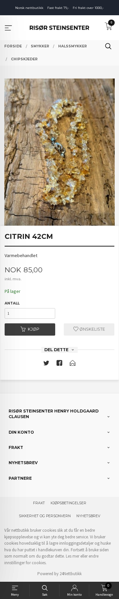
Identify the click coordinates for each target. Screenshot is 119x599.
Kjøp (33, 329)
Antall (12, 303)
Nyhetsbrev (88, 516)
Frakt (39, 503)
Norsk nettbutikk (29, 8)
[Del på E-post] (72, 364)
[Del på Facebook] (59, 364)
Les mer (72, 556)
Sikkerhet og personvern (45, 516)
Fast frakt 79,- (58, 8)
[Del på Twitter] (46, 364)
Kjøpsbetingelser (68, 503)
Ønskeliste (91, 329)
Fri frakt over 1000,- (88, 8)
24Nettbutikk (71, 573)
